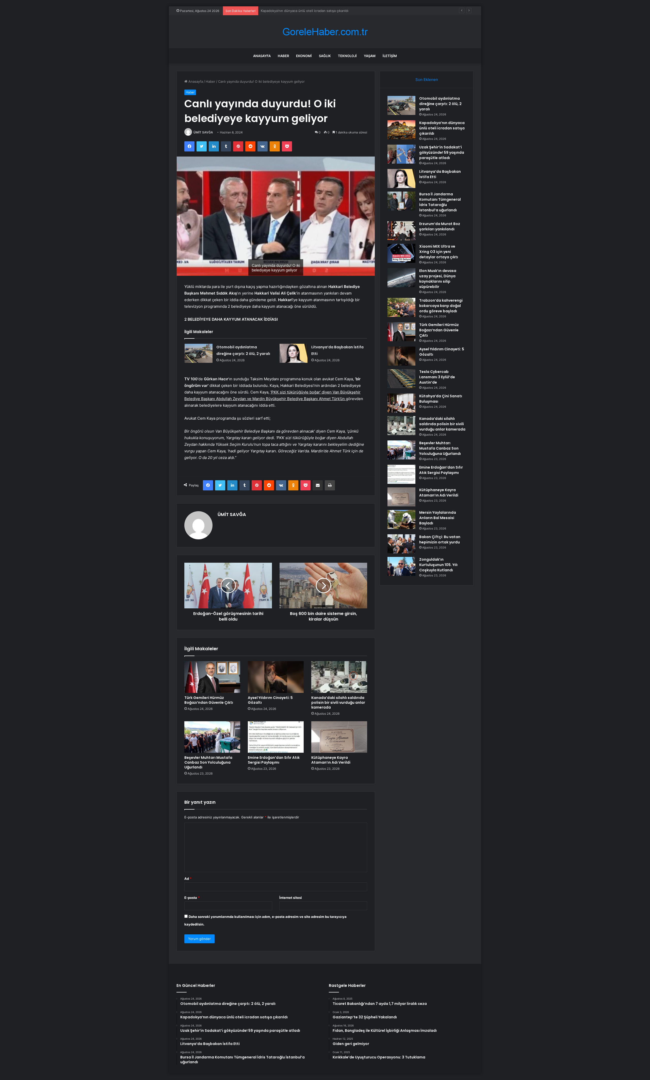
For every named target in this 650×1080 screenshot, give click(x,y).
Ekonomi (304, 56)
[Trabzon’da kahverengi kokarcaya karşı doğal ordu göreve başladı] (401, 307)
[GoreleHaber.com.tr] (325, 32)
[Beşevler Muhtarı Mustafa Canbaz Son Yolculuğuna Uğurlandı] (212, 737)
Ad (187, 879)
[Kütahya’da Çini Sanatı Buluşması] (401, 403)
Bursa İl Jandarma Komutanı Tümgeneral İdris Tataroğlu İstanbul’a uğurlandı (440, 202)
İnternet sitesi (290, 898)
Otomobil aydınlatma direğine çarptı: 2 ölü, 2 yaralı (440, 104)
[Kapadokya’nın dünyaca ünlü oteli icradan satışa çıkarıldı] (401, 129)
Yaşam (370, 56)
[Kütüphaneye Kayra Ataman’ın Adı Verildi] (339, 737)
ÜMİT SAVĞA (203, 132)
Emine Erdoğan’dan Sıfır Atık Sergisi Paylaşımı (274, 760)
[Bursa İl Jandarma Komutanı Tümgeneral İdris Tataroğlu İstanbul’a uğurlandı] (401, 201)
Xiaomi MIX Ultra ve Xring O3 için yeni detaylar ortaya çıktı (438, 252)
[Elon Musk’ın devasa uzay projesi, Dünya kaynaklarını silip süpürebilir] (401, 277)
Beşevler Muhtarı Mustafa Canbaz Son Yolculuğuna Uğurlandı (208, 762)
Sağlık (325, 56)
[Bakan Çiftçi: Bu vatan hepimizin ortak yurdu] (401, 543)
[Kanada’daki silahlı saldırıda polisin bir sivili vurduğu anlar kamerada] (339, 677)
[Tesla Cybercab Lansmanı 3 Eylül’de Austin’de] (401, 378)
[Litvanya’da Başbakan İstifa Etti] (293, 353)
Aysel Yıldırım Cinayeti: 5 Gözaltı (270, 700)
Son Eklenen (426, 79)
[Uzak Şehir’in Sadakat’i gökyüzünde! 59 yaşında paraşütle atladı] (401, 154)
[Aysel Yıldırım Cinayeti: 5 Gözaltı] (276, 677)
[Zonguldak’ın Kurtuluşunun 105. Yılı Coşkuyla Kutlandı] (401, 566)
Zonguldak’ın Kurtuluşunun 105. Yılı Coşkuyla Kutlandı (438, 565)
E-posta (192, 898)
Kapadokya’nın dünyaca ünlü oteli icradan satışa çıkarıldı (442, 128)
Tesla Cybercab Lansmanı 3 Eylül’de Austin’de (437, 377)
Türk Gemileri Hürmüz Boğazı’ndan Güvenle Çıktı (208, 700)
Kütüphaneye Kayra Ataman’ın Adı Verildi (330, 760)
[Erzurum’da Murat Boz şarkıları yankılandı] (401, 230)
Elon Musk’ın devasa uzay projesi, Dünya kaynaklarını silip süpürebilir (437, 278)
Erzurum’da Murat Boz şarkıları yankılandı (439, 226)
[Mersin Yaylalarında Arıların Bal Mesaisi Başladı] (401, 519)
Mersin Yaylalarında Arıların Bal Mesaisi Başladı (437, 518)
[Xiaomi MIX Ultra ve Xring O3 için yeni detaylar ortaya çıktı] (401, 253)
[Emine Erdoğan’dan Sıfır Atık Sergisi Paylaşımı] (276, 737)
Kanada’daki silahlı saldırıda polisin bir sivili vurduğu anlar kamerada (338, 702)
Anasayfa (262, 56)
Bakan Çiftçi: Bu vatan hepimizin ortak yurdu (439, 539)
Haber (283, 56)
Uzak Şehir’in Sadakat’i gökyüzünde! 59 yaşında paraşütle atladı (311, 11)
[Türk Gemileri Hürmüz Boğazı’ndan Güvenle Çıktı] (212, 677)
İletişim (390, 56)
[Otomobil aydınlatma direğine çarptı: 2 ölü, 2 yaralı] (199, 353)
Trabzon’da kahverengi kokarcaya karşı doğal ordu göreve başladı (441, 306)
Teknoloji (347, 56)
